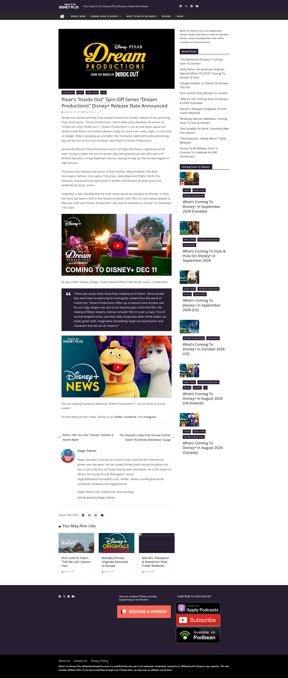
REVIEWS (166, 16)
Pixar (103, 92)
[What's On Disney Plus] (62, 16)
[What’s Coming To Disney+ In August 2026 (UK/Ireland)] (189, 366)
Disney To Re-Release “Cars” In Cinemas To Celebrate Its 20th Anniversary (199, 152)
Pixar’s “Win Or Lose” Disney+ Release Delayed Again (88, 437)
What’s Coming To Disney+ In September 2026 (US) (201, 305)
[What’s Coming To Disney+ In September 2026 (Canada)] (189, 174)
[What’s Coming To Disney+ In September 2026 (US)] (189, 272)
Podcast (187, 294)
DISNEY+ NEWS (78, 16)
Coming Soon (68, 92)
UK (205, 388)
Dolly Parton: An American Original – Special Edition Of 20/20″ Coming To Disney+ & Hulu (203, 73)
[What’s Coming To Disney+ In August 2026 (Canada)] (189, 415)
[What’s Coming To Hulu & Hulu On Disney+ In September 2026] (189, 223)
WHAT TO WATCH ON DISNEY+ (141, 16)
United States (189, 245)
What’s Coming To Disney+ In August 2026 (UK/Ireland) (203, 398)
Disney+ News (92, 92)
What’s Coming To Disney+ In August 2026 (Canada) (203, 447)
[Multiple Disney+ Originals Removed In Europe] (116, 535)
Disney (80, 92)
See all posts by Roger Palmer (96, 497)
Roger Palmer (90, 112)
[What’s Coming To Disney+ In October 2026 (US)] (189, 322)
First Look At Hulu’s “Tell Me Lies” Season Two (76, 562)
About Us (64, 661)
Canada (187, 190)
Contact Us (80, 661)
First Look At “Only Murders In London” (204, 93)
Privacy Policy (99, 661)
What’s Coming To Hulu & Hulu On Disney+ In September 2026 (204, 256)
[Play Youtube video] (118, 245)
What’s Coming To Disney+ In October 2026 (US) (204, 349)
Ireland (187, 388)
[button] (120, 16)
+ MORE (179, 16)
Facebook (130, 417)
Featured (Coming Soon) (194, 196)
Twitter (118, 417)
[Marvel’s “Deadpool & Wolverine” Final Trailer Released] (157, 535)
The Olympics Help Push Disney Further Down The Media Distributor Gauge (145, 437)
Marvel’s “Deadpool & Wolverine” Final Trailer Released (155, 562)
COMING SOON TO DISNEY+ (104, 16)
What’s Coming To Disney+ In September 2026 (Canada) (201, 206)
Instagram (149, 417)
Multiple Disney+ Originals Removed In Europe (115, 562)
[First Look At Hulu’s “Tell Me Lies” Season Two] (76, 535)
